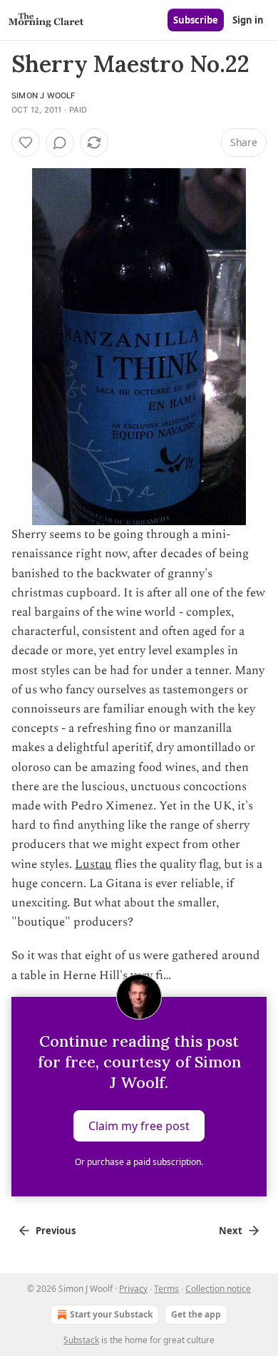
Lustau (93, 864)
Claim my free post (139, 1125)
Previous (56, 1230)
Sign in (248, 20)
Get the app (196, 1314)
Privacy (133, 1289)
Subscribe (195, 20)
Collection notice (218, 1289)
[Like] (25, 142)
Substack (81, 1340)
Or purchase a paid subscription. (139, 1162)
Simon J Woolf (43, 95)
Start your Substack (111, 1314)
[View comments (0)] (60, 142)
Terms (166, 1289)
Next (230, 1230)
